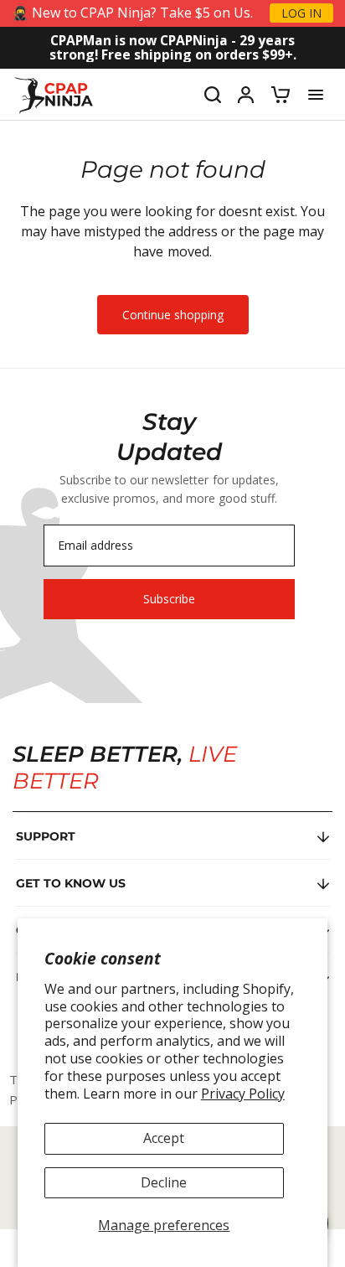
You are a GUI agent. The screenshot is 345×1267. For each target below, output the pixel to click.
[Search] (212, 95)
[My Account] (245, 95)
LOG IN (301, 13)
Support (45, 836)
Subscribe (169, 599)
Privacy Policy (243, 1093)
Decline (164, 1182)
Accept (163, 1138)
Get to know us (71, 883)
